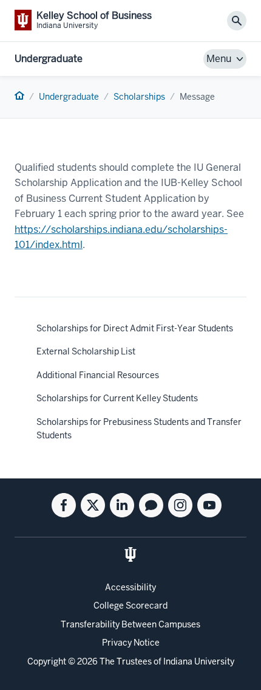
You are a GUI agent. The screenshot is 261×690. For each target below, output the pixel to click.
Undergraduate (49, 58)
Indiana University (198, 661)
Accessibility (130, 587)
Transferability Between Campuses (130, 624)
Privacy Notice (131, 642)
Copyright (46, 661)
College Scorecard (130, 605)
